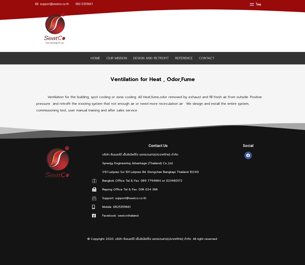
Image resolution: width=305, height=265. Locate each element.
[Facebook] (248, 155)
